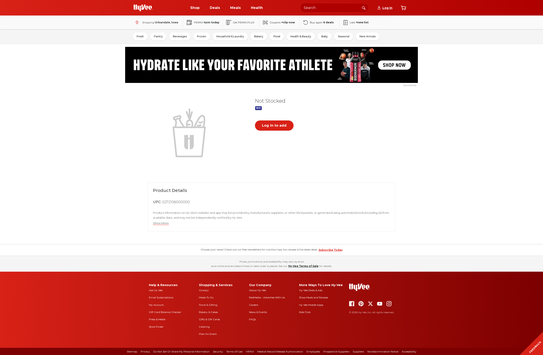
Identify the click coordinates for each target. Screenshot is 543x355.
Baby (324, 36)
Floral (276, 36)
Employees (313, 351)
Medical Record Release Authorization (280, 351)
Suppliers (358, 351)
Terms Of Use (234, 351)
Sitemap (132, 351)
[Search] (364, 7)
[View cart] (403, 8)
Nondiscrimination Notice (382, 351)
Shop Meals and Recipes (313, 297)
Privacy (145, 351)
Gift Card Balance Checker (165, 312)
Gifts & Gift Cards (209, 319)
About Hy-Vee (257, 290)
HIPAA (250, 351)
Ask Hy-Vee (155, 290)
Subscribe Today (331, 250)
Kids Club (305, 312)
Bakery (258, 36)
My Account (156, 304)
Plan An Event (208, 333)
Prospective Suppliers (336, 351)
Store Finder (156, 326)
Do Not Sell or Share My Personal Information (181, 351)
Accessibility (409, 351)
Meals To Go (206, 297)
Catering (204, 326)
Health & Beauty (300, 36)
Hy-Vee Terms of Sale (303, 266)
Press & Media (157, 319)
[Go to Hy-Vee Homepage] (143, 7)
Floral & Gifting (208, 304)
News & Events (258, 312)
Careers (253, 304)
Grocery (204, 290)
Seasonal (343, 36)
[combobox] (334, 8)
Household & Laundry (230, 36)
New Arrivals (368, 36)
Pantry (158, 36)
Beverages (180, 36)
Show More (161, 223)
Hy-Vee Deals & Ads (310, 290)
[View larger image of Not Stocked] (190, 132)
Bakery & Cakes (208, 312)
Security (218, 351)
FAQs (252, 319)
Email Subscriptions (161, 297)
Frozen (201, 36)
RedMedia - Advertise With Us (267, 297)
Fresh (140, 36)
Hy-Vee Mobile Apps (311, 304)
